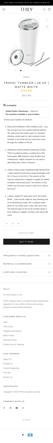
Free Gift (7, 372)
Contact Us (8, 363)
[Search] (44, 9)
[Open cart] (49, 9)
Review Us (7, 377)
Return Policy (9, 335)
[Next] (37, 70)
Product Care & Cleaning (13, 344)
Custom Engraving (11, 368)
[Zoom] (47, 19)
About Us (7, 359)
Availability (11, 105)
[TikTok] (23, 407)
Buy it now (26, 242)
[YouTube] (17, 407)
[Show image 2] (23, 70)
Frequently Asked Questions (21, 256)
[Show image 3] (26, 70)
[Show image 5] (32, 70)
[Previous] (15, 70)
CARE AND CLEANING (15, 272)
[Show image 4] (29, 70)
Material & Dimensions (17, 264)
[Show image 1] (20, 70)
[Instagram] (10, 407)
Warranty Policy (10, 340)
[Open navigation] (3, 9)
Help (5, 322)
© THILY (26, 420)
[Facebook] (4, 407)
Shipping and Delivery (12, 331)
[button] (26, 90)
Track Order (8, 326)
